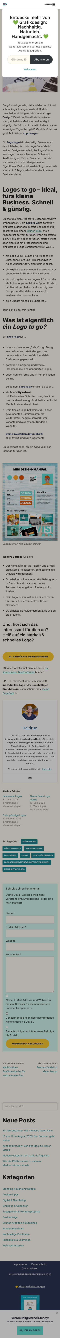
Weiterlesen (30, 69)
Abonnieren (41, 59)
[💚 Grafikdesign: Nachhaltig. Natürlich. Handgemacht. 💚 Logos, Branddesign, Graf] (5, 4)
